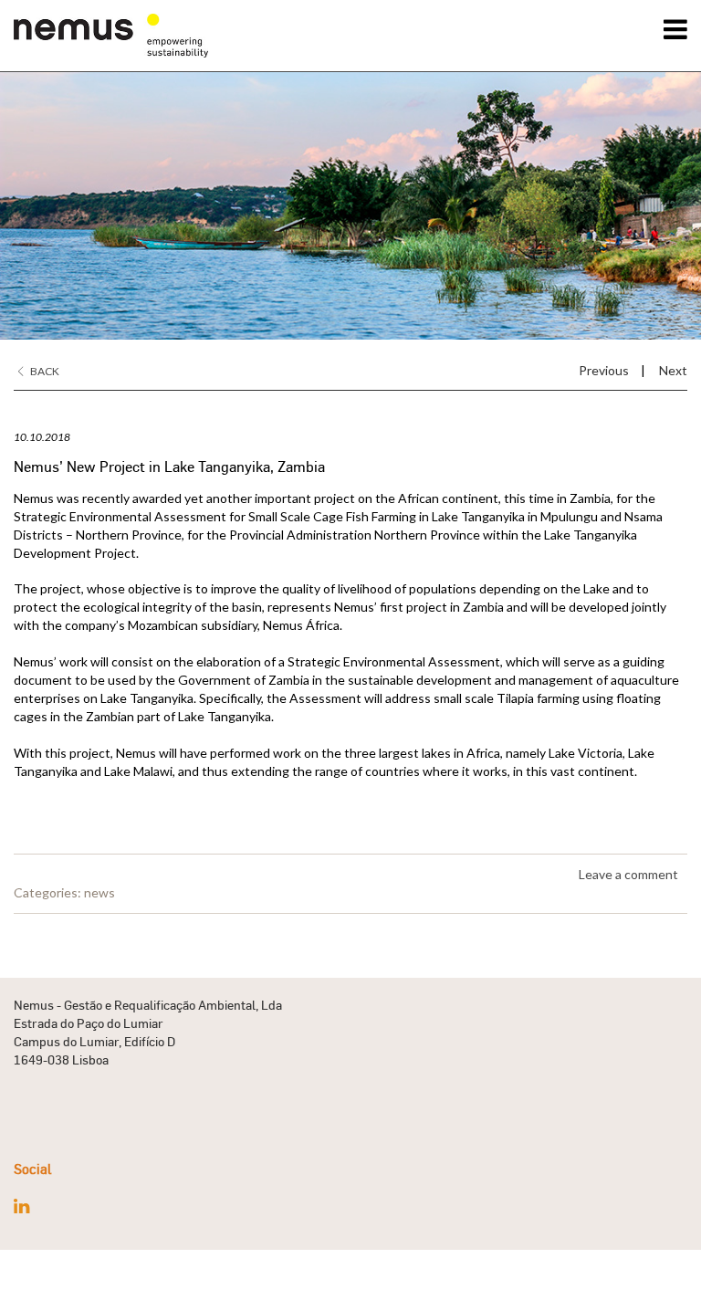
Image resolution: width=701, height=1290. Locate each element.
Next (673, 370)
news (99, 892)
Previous (604, 370)
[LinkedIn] (21, 1206)
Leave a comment (628, 874)
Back (43, 371)
